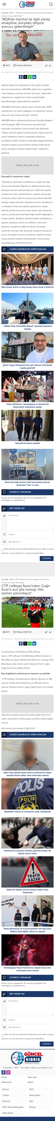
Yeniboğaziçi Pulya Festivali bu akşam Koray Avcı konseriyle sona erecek (27, 969)
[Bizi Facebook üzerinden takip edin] (3, 1072)
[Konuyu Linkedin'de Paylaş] (34, 77)
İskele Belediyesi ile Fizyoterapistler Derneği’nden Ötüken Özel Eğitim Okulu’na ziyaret (27, 930)
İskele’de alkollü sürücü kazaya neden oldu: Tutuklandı (28, 891)
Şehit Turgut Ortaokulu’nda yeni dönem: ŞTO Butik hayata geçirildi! (27, 366)
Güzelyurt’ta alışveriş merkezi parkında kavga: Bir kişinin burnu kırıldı (27, 852)
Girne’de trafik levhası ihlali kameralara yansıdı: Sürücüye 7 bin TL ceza (27, 483)
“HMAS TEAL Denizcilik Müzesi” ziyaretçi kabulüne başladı (27, 327)
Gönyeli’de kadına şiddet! (27, 443)
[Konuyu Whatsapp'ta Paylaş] (30, 77)
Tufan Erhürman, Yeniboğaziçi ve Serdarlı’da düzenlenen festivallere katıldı (27, 405)
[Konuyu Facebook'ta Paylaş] (21, 77)
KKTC (12, 13)
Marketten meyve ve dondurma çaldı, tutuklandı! (27, 811)
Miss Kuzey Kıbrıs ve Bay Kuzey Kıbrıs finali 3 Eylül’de (28, 287)
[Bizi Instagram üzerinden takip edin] (8, 1072)
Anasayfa (4, 13)
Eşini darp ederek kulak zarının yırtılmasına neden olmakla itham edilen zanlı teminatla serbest (27, 774)
